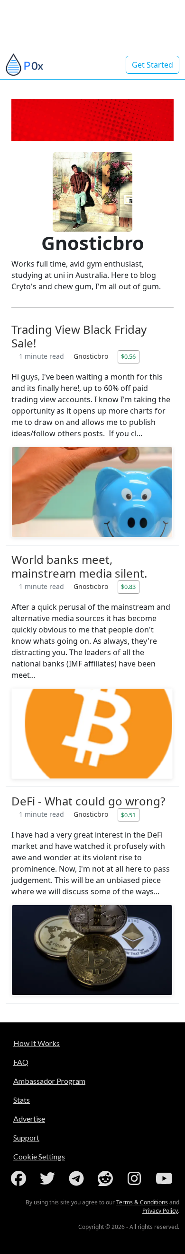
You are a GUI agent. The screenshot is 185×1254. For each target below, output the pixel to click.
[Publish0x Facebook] (20, 1178)
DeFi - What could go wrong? (88, 801)
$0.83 (128, 586)
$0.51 (128, 815)
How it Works (36, 1042)
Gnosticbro (92, 356)
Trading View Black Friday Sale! (79, 336)
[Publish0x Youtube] (165, 1178)
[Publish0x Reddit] (107, 1178)
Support (26, 1137)
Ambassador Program (49, 1080)
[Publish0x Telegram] (78, 1178)
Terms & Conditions (142, 1202)
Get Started (152, 65)
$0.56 (128, 356)
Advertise (29, 1118)
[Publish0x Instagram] (136, 1178)
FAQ (20, 1061)
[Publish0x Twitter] (49, 1178)
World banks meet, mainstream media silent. (79, 566)
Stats (21, 1099)
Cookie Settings (39, 1156)
